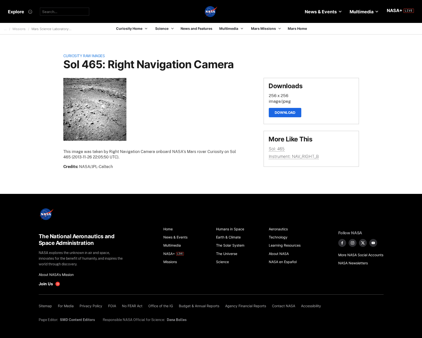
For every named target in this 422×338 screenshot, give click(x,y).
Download (285, 112)
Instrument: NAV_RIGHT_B (294, 156)
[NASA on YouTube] (373, 243)
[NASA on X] (363, 243)
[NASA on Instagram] (352, 243)
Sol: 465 (277, 148)
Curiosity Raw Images (84, 55)
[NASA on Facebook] (342, 243)
